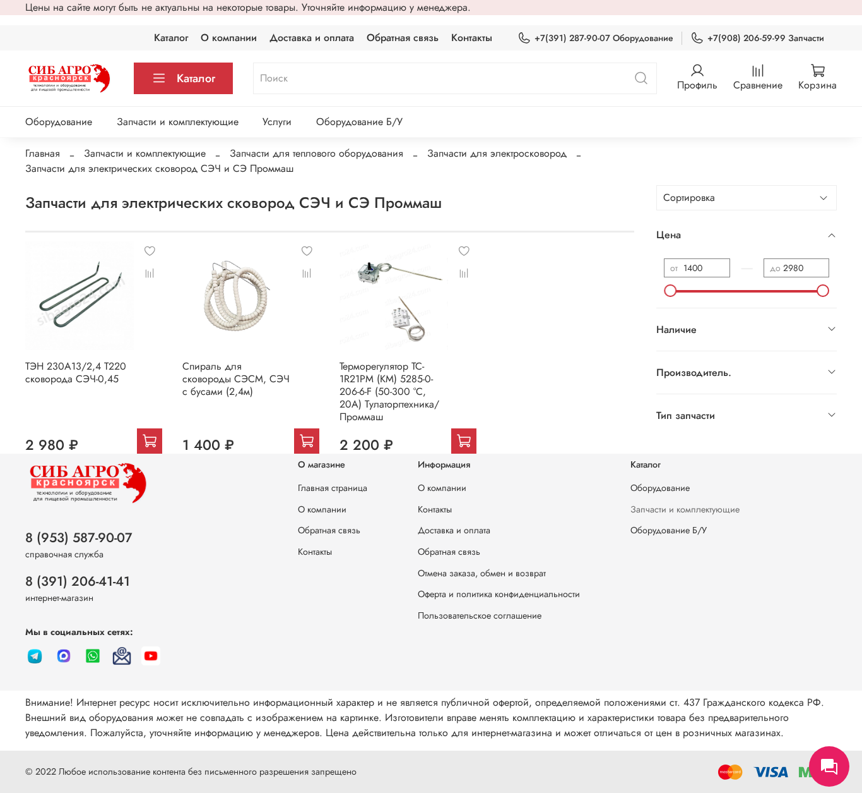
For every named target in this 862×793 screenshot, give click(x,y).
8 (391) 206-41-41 (77, 581)
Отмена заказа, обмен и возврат (482, 573)
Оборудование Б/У (359, 121)
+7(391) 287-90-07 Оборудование (603, 38)
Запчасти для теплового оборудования (316, 153)
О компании (229, 37)
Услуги (277, 121)
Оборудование (58, 121)
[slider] (670, 290)
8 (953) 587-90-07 (79, 537)
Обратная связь (403, 37)
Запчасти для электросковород (497, 153)
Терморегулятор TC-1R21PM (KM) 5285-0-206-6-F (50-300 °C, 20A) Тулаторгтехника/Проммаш (389, 391)
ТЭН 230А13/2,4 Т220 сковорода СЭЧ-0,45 (75, 372)
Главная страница (332, 487)
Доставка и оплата (311, 37)
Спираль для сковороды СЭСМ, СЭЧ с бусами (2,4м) (236, 379)
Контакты (471, 37)
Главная (42, 153)
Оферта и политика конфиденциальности (499, 594)
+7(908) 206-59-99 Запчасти (765, 38)
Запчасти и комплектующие (178, 121)
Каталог (171, 37)
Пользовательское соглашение (479, 615)
